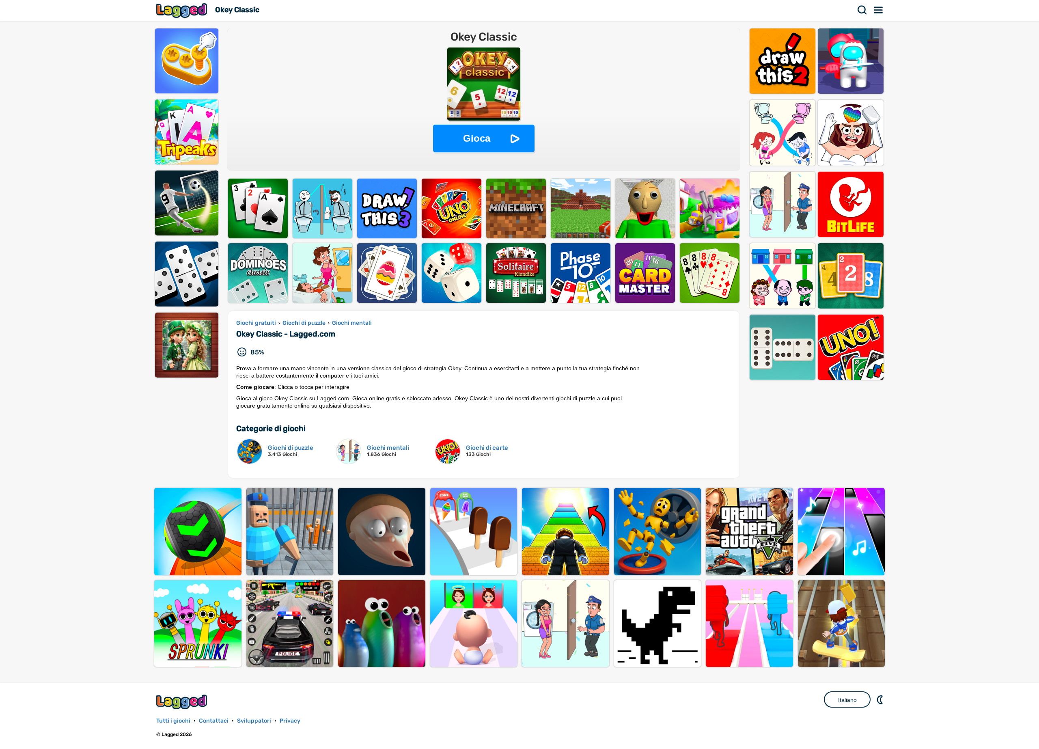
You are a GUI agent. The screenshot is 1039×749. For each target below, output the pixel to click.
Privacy (290, 720)
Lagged (182, 10)
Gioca (476, 138)
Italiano (847, 700)
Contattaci (213, 720)
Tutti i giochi (173, 720)
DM (881, 699)
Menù (879, 10)
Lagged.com (182, 701)
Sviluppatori (254, 720)
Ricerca (862, 10)
